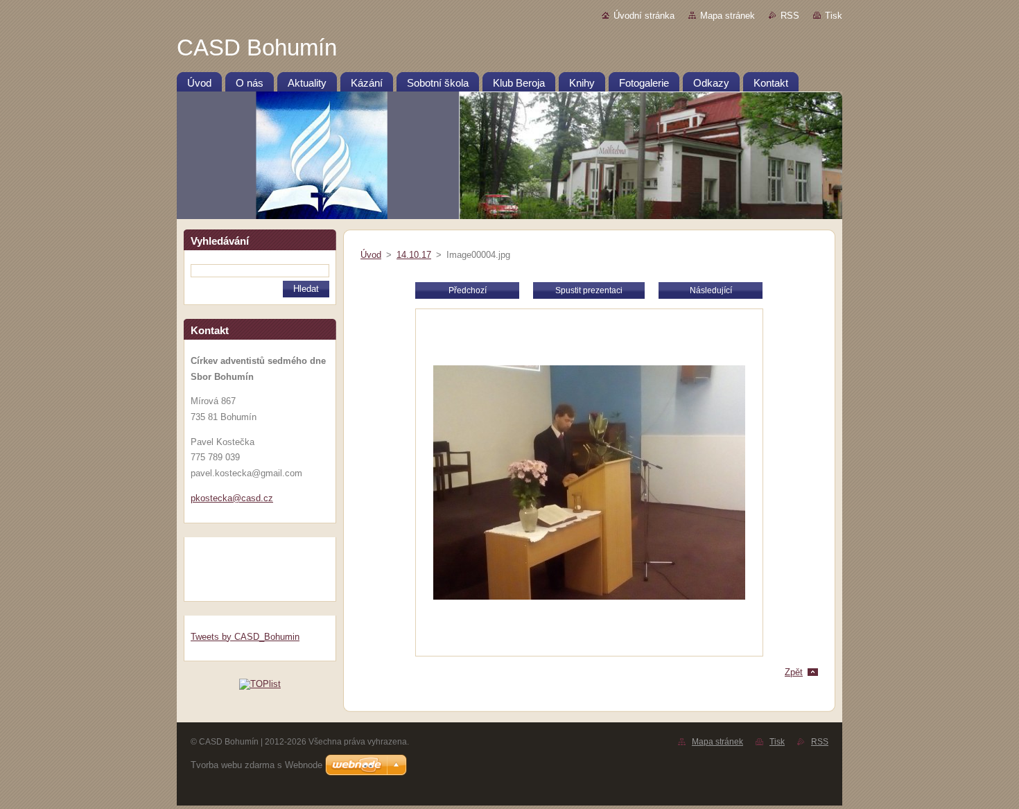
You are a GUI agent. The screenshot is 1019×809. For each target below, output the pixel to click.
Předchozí (467, 290)
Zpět (794, 672)
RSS (790, 15)
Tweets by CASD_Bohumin (245, 637)
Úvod (370, 255)
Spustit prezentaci (588, 290)
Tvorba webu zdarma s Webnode (256, 765)
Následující (711, 290)
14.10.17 (414, 255)
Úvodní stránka (643, 15)
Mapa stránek (727, 15)
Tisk (833, 15)
